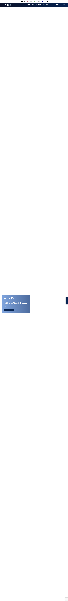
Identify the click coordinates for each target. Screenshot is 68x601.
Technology (38, 4)
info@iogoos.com (23, 1)
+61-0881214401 (46, 1)
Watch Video (9, 310)
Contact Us (63, 4)
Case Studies (52, 4)
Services (32, 4)
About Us (28, 4)
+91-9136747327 (38, 1)
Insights (57, 4)
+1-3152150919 (31, 1)
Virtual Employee (46, 4)
